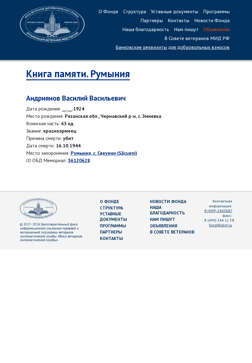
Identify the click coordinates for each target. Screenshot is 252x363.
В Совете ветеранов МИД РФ (197, 38)
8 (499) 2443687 (218, 210)
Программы (216, 11)
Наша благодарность (145, 29)
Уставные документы (174, 11)
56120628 (79, 160)
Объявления (216, 29)
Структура (134, 11)
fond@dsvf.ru (220, 225)
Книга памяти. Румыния (78, 73)
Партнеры (151, 20)
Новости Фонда (212, 20)
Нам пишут (186, 29)
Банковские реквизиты (173, 47)
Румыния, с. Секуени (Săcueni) (104, 153)
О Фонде (108, 11)
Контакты (178, 20)
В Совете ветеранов (172, 232)
